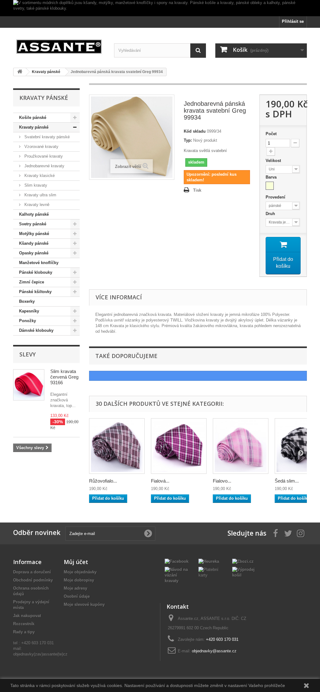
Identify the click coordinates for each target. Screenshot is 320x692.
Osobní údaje (77, 596)
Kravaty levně (36, 204)
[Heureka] (208, 561)
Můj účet (76, 562)
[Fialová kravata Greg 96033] (179, 446)
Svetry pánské (32, 224)
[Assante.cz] (59, 45)
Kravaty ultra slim (39, 195)
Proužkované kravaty (43, 156)
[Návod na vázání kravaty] (177, 574)
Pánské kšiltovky (35, 291)
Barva (272, 177)
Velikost (274, 160)
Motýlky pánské (34, 233)
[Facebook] (176, 561)
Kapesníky (29, 311)
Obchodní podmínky (33, 580)
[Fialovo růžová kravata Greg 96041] (240, 446)
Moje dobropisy (79, 580)
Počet (271, 133)
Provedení (276, 197)
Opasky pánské (33, 253)
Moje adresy (75, 588)
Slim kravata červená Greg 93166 (64, 377)
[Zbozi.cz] (243, 561)
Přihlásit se (293, 21)
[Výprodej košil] (244, 572)
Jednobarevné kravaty (43, 166)
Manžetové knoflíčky (38, 262)
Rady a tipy (24, 632)
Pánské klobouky (35, 272)
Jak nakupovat (27, 615)
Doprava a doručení (32, 572)
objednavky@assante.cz (214, 651)
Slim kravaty (35, 185)
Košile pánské (32, 117)
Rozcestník (23, 623)
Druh (271, 213)
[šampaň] (269, 185)
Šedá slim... (287, 480)
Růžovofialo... (103, 480)
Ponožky (27, 320)
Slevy (27, 354)
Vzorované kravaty (40, 146)
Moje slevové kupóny (84, 604)
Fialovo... (222, 480)
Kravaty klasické (39, 175)
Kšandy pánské (33, 243)
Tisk (197, 190)
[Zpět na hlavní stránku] (20, 72)
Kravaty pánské (33, 127)
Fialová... (160, 480)
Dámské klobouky (36, 330)
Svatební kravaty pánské (46, 137)
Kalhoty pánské (34, 214)
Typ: (188, 140)
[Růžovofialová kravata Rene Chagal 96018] (117, 446)
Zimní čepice (31, 282)
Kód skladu (195, 131)
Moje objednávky (80, 572)
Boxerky (27, 301)
